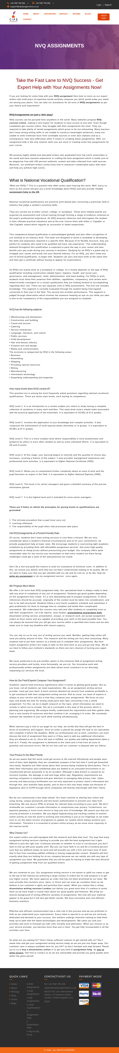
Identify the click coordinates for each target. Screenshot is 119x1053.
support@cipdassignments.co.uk (24, 6)
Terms (14, 999)
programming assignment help (85, 612)
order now (104, 16)
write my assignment (21, 576)
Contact (27, 19)
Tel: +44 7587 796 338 (54, 984)
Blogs (88, 14)
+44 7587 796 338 (17, 3)
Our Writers (50, 14)
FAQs (13, 995)
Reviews (76, 14)
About (36, 14)
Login (99, 4)
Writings (15, 991)
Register (108, 4)
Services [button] (63, 14)
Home (25, 14)
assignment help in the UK (24, 192)
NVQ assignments (90, 102)
